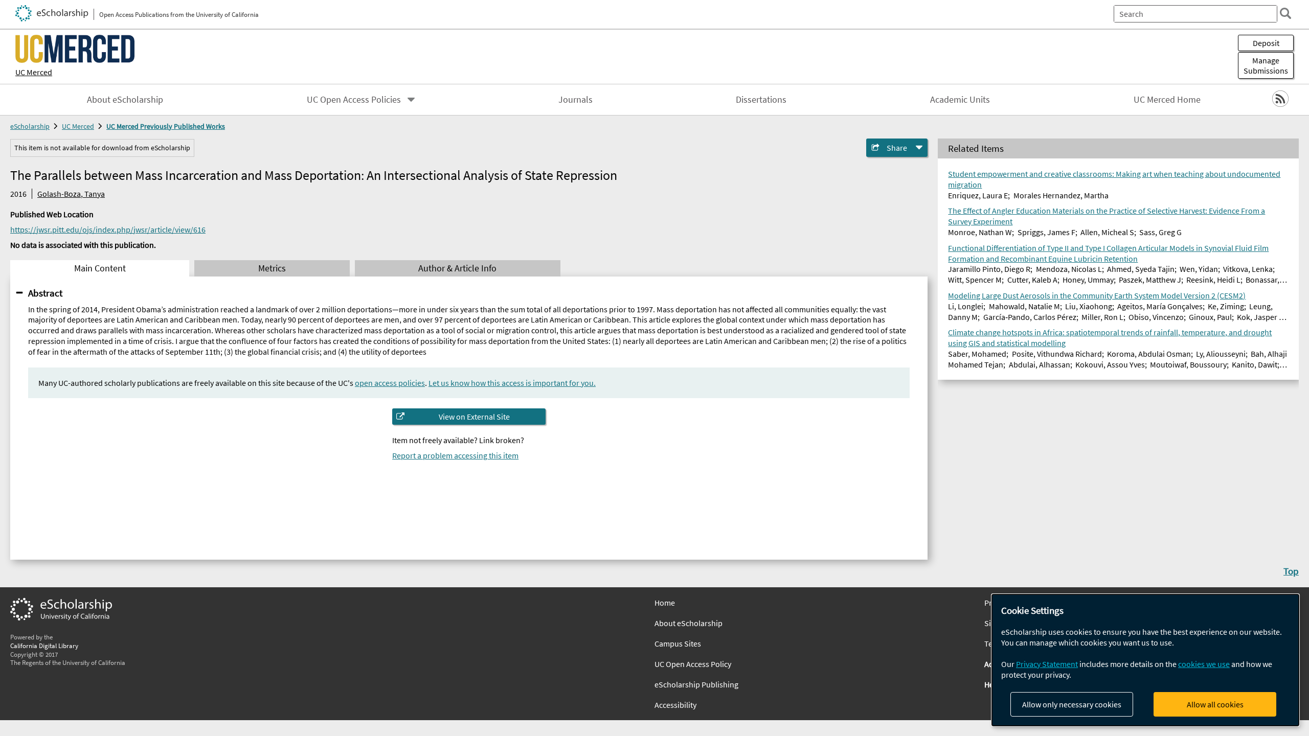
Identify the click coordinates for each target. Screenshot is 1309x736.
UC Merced (33, 72)
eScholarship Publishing (696, 684)
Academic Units (960, 99)
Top (1291, 571)
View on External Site (474, 416)
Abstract (45, 293)
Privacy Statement (1047, 664)
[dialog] (1145, 660)
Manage (1266, 65)
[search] (1285, 13)
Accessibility (675, 705)
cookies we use (1204, 664)
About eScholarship (125, 99)
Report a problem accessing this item (455, 455)
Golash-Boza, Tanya (71, 194)
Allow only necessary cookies (1071, 704)
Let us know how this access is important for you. (512, 383)
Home (664, 602)
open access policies (390, 383)
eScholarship (30, 126)
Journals (575, 99)
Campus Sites (677, 643)
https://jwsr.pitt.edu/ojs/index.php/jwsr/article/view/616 (108, 229)
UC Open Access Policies (354, 99)
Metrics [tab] (272, 268)
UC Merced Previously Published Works (165, 126)
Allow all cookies (1215, 704)
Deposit (1266, 43)
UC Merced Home (1167, 99)
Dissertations (761, 99)
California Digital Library (44, 645)
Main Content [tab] (100, 268)
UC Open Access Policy (692, 664)
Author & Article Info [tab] (457, 268)
